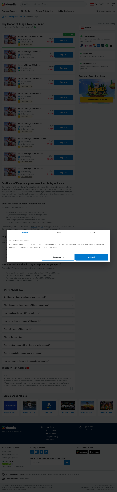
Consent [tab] (24, 233)
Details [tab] (58, 233)
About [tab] (92, 233)
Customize (57, 257)
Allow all (91, 257)
